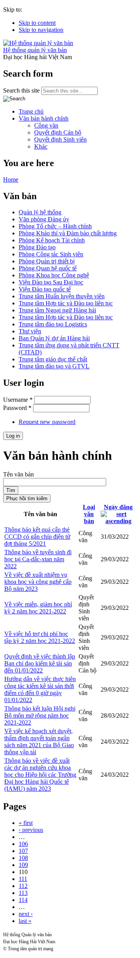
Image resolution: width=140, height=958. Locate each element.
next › (26, 914)
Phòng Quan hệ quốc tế (48, 268)
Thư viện (30, 331)
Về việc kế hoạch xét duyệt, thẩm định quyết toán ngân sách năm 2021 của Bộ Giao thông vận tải (39, 741)
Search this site (22, 90)
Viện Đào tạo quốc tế (45, 289)
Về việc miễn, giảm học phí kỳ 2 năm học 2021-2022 (38, 608)
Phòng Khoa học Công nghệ (54, 275)
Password (17, 408)
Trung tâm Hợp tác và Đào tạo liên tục (66, 303)
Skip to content (37, 22)
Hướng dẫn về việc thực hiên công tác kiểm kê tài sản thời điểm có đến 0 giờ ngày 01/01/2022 (40, 689)
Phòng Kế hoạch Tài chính (52, 240)
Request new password (47, 422)
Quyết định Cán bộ (57, 132)
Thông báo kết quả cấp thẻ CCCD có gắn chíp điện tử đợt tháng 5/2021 (37, 536)
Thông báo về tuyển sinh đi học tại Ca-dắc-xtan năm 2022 (38, 559)
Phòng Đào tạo (37, 247)
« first (26, 823)
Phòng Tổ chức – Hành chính (55, 226)
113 (23, 893)
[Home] (38, 43)
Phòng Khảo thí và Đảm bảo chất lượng (68, 233)
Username (18, 399)
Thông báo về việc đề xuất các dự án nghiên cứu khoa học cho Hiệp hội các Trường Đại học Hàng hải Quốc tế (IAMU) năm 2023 (40, 774)
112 (23, 886)
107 (23, 851)
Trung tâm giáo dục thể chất (53, 359)
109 (23, 865)
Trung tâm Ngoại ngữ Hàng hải (57, 310)
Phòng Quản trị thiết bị (47, 261)
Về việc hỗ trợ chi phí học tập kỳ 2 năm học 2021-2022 (39, 637)
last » (25, 921)
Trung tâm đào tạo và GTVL (54, 366)
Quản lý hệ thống (40, 212)
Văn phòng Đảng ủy (44, 219)
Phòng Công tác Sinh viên (51, 254)
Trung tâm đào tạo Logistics (53, 324)
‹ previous (31, 830)
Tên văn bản (18, 474)
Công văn (46, 125)
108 (23, 858)
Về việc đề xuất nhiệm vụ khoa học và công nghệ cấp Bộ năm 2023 (38, 581)
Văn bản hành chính (43, 118)
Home (10, 179)
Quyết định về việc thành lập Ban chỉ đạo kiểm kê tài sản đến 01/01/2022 (39, 663)
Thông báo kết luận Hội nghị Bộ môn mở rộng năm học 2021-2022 (39, 715)
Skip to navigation (41, 29)
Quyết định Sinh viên (60, 139)
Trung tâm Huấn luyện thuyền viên (62, 296)
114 (23, 900)
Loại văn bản (89, 514)
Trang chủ (31, 111)
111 (23, 879)
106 (23, 844)
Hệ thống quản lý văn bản (35, 50)
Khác (40, 146)
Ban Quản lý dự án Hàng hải (54, 338)
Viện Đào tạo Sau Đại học (51, 282)
